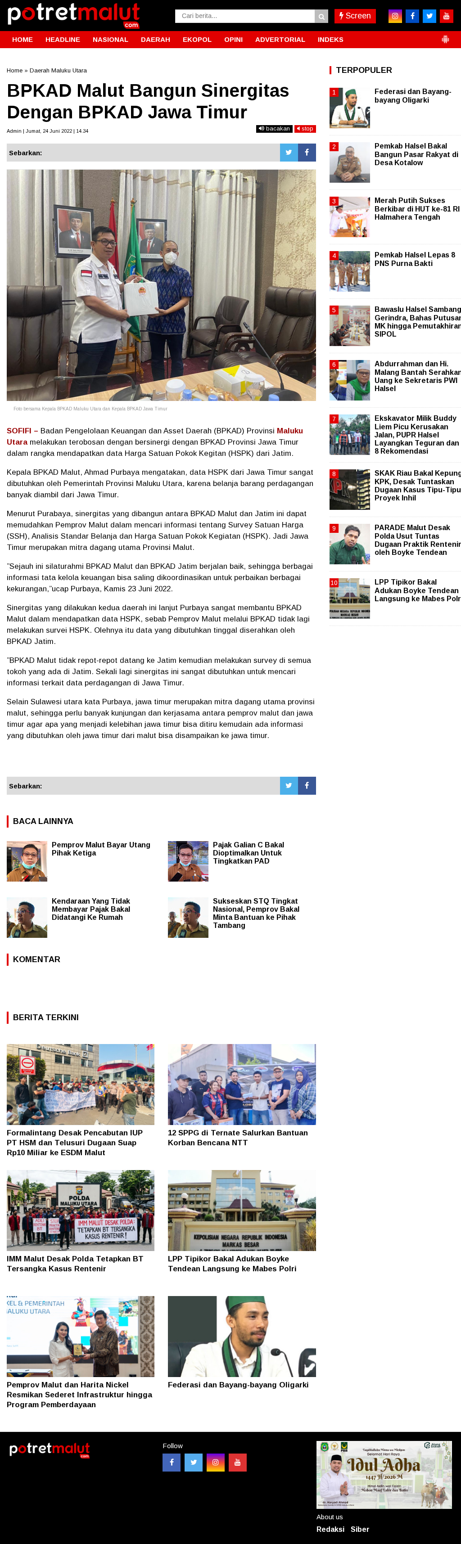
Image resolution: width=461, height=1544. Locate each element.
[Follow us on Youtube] (238, 1463)
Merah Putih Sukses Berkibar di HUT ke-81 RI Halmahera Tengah (417, 209)
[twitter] (429, 16)
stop (306, 128)
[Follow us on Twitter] (194, 1463)
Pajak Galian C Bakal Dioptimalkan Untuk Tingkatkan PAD (248, 853)
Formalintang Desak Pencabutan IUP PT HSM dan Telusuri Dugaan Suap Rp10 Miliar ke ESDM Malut (75, 1143)
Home (15, 70)
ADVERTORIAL (280, 39)
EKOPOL (197, 39)
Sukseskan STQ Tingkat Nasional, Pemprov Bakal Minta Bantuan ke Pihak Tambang (256, 913)
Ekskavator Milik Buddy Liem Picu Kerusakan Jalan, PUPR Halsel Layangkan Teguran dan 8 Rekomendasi (417, 434)
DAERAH (155, 39)
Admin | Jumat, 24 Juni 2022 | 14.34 (47, 131)
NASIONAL (110, 39)
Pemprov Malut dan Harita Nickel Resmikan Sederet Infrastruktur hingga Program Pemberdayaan (79, 1395)
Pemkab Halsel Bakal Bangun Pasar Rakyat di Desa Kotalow (416, 154)
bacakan (277, 128)
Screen (357, 15)
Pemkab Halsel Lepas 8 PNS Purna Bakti (415, 259)
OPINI (233, 39)
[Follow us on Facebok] (172, 1463)
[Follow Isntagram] (216, 1463)
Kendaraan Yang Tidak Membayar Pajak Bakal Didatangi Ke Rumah (91, 909)
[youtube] (446, 16)
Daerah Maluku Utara (58, 70)
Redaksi (330, 1529)
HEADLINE (62, 39)
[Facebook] (307, 153)
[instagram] (395, 16)
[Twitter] (289, 153)
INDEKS (330, 39)
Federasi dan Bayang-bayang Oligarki (238, 1385)
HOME (22, 39)
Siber (360, 1529)
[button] (445, 35)
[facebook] (412, 16)
